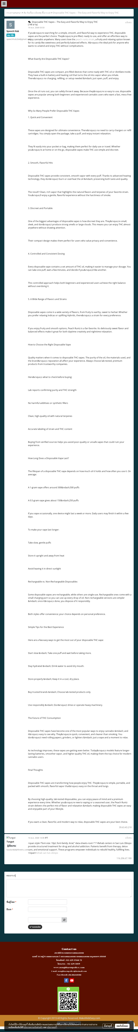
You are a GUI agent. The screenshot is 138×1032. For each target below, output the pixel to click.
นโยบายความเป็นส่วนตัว (33, 1027)
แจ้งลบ (128, 22)
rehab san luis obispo (47, 852)
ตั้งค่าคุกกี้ (108, 1026)
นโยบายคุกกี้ (52, 1027)
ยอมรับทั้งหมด (122, 1026)
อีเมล (9, 909)
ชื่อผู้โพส (11, 901)
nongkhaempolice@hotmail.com (72, 971)
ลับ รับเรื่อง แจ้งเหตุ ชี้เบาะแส (37, 12)
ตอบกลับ (36, 927)
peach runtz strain (85, 39)
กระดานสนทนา (13, 12)
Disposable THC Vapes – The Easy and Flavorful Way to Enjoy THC (86, 12)
